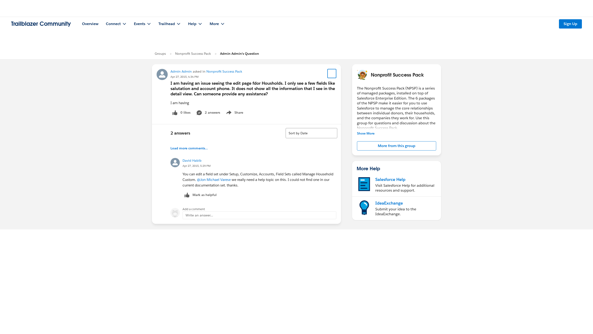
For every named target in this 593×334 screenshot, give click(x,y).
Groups (160, 53)
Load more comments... (189, 148)
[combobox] (311, 133)
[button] (396, 146)
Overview (90, 23)
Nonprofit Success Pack (193, 53)
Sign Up (570, 23)
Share (234, 113)
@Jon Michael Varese (214, 179)
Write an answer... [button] (199, 215)
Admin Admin (181, 71)
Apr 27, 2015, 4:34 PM (184, 77)
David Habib (192, 160)
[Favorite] (332, 73)
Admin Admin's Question (239, 53)
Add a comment (194, 209)
